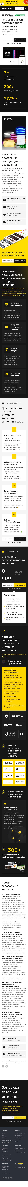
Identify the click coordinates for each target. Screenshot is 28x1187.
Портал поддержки (20, 1148)
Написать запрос (19, 1150)
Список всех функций (20, 1133)
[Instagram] (2, 1142)
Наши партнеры (6, 1173)
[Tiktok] (8, 1142)
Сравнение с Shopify (7, 1160)
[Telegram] (4, 1142)
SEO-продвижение (19, 1137)
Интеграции (18, 1139)
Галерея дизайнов (19, 1135)
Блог (3, 1135)
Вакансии (4, 1137)
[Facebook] (6, 1142)
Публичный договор (20, 1152)
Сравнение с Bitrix (6, 1154)
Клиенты (4, 1133)
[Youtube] (10, 1142)
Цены (16, 1141)
